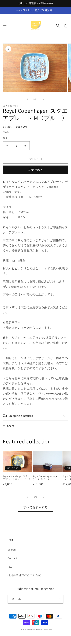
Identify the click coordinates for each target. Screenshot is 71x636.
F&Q (10, 566)
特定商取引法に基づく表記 (24, 575)
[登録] (59, 599)
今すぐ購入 (35, 170)
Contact (12, 558)
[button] (5, 25)
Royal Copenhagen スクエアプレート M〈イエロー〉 (17, 478)
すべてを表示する (35, 507)
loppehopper (30, 629)
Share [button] (10, 425)
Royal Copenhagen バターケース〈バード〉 (46, 478)
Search (12, 549)
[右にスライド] (44, 99)
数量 (5, 138)
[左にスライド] (27, 99)
